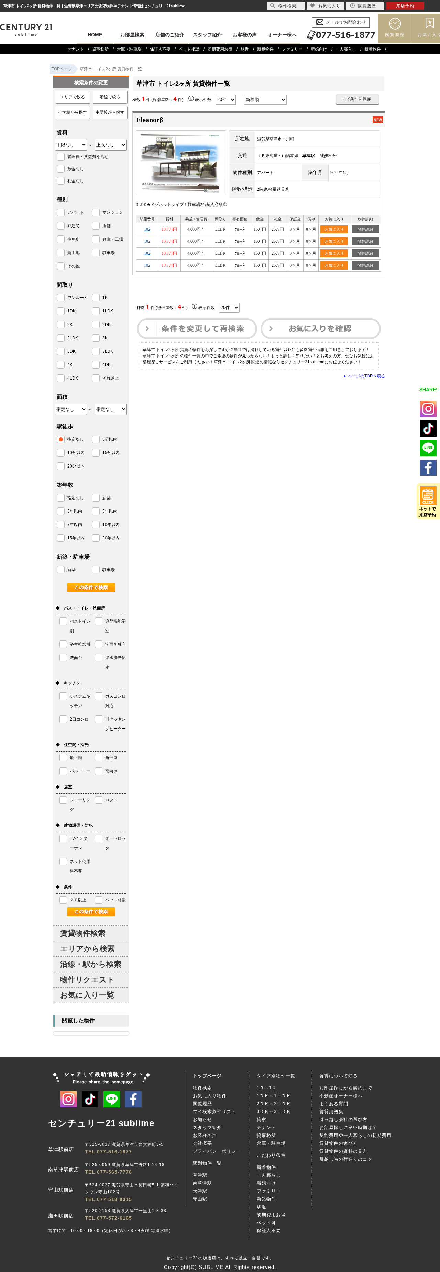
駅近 (245, 49)
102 (147, 229)
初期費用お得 (220, 49)
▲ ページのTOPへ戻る (364, 376)
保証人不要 (160, 49)
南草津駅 (202, 1183)
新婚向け (319, 49)
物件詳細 (365, 229)
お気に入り (334, 229)
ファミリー (292, 49)
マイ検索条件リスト (214, 1111)
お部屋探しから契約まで (345, 1087)
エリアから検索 (87, 948)
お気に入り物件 (210, 1095)
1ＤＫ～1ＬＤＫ (274, 1095)
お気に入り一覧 (87, 995)
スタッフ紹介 (207, 34)
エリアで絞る (72, 97)
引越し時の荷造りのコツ (345, 1159)
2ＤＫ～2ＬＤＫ (274, 1103)
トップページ (207, 1075)
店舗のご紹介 (169, 34)
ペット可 (266, 1222)
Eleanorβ (149, 119)
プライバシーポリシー (217, 1151)
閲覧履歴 (395, 34)
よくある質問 (333, 1103)
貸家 (261, 1119)
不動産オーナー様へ (341, 1095)
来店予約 (405, 5)
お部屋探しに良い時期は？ (348, 1127)
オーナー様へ (282, 34)
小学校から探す (72, 112)
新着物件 (372, 49)
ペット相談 (189, 49)
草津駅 (200, 1175)
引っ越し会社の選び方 (343, 1119)
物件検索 (202, 1087)
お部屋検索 (132, 34)
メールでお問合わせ (346, 22)
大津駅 (200, 1191)
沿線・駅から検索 (90, 964)
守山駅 (200, 1199)
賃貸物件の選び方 (338, 1143)
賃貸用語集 (331, 1111)
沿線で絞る (110, 97)
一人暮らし (346, 49)
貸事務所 (100, 49)
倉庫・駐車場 (129, 49)
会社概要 (202, 1143)
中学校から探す (110, 112)
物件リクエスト (87, 979)
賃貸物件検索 (83, 933)
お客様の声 (245, 34)
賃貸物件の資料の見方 (343, 1151)
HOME (95, 34)
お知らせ (202, 1119)
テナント (75, 49)
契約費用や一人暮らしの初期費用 (355, 1135)
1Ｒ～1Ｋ (267, 1087)
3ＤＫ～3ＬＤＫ (274, 1111)
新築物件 (265, 49)
